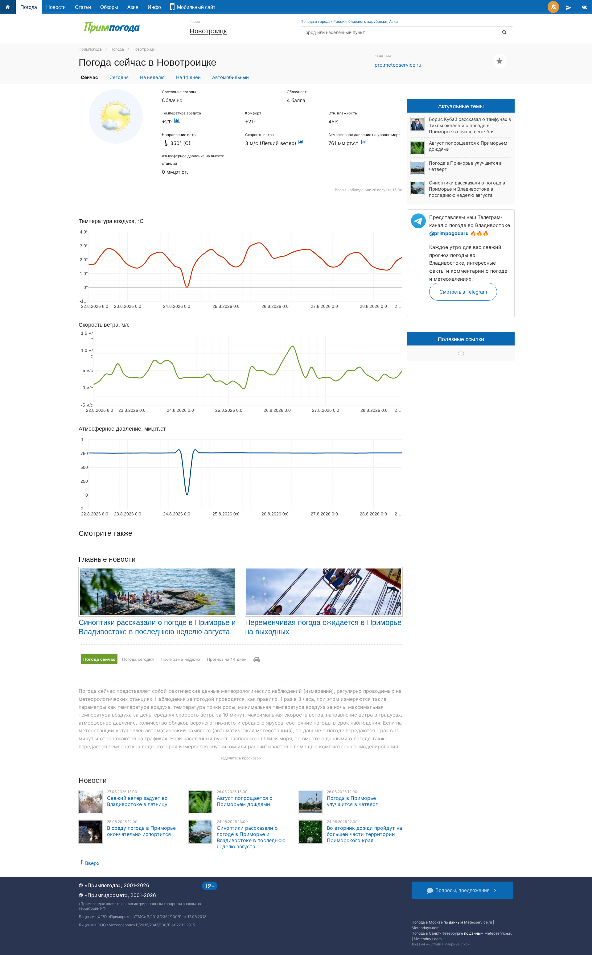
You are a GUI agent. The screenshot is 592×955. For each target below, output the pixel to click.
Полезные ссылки (461, 339)
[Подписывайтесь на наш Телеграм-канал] (568, 7)
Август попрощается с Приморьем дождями (244, 801)
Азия (132, 6)
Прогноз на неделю (180, 659)
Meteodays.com (425, 927)
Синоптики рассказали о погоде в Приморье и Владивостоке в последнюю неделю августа (157, 626)
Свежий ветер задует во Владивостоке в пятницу (137, 801)
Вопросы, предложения (462, 890)
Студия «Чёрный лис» (450, 944)
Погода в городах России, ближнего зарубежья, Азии (349, 21)
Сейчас (89, 77)
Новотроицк (208, 30)
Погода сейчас (99, 659)
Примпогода (90, 49)
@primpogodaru (449, 233)
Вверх (92, 863)
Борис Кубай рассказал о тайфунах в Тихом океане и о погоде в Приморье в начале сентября (470, 125)
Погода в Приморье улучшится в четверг (352, 801)
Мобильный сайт (195, 6)
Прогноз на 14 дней (227, 659)
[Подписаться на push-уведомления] (553, 7)
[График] (177, 121)
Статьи (83, 6)
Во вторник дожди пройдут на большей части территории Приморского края (364, 834)
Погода (28, 6)
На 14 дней (188, 77)
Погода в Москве (427, 922)
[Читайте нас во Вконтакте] (584, 7)
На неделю (152, 77)
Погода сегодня (138, 659)
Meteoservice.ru (478, 922)
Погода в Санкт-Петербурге (437, 933)
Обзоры (109, 6)
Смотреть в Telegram (463, 291)
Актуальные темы (461, 106)
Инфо (154, 6)
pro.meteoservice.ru (398, 65)
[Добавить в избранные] (500, 61)
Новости (56, 6)
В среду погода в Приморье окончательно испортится (141, 831)
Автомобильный (230, 77)
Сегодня (119, 77)
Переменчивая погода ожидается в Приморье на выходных (323, 626)
